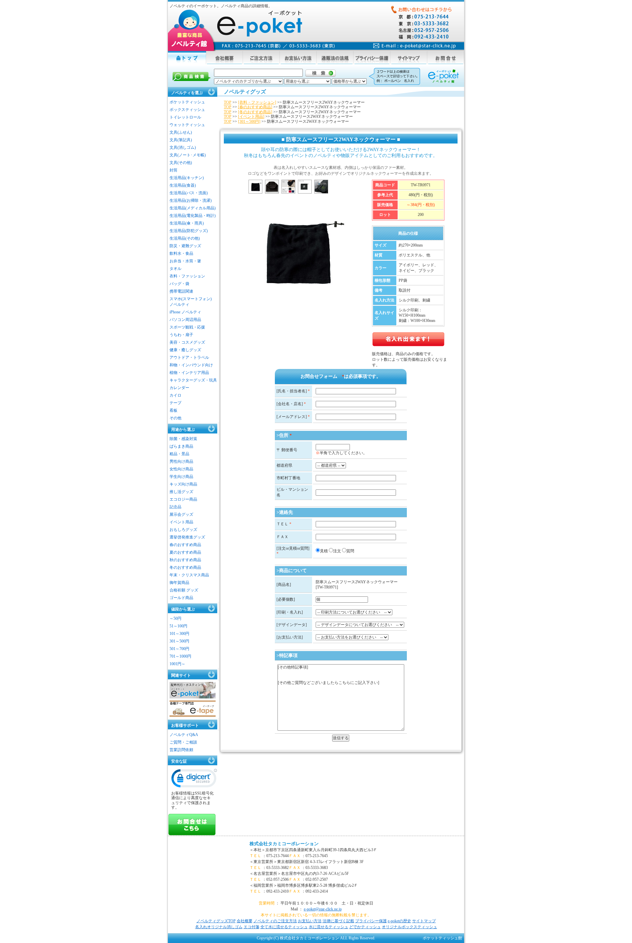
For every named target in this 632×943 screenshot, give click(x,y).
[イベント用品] (251, 116)
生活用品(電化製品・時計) (193, 215)
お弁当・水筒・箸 (185, 261)
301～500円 (179, 641)
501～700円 (179, 648)
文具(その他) (181, 162)
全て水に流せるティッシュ (284, 927)
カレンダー (179, 387)
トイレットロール (185, 117)
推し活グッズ (181, 491)
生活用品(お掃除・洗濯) (191, 200)
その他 (175, 418)
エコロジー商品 (183, 499)
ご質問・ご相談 (183, 742)
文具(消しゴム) (183, 147)
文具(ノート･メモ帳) (188, 155)
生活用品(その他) (185, 238)
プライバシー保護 (371, 921)
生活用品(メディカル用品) (193, 208)
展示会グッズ (181, 514)
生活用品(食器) (183, 185)
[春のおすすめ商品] (255, 107)
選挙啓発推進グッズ (187, 537)
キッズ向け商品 (183, 484)
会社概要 (244, 921)
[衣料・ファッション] (257, 102)
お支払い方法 (310, 921)
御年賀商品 (179, 582)
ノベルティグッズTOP (216, 921)
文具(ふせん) (181, 132)
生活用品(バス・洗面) (189, 193)
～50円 (175, 618)
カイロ (175, 395)
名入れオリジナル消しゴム (219, 927)
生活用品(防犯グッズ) (189, 230)
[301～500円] (249, 121)
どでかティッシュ (365, 927)
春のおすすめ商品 (185, 544)
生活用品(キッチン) (187, 177)
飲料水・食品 (181, 253)
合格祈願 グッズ (184, 590)
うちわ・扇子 (181, 334)
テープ (175, 403)
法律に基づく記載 (338, 921)
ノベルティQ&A (184, 734)
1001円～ (177, 664)
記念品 (175, 507)
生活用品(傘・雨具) (187, 223)
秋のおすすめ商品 (185, 560)
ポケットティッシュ (187, 102)
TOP (227, 102)
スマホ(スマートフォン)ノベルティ (191, 302)
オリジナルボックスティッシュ (409, 927)
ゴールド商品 (181, 597)
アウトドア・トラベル (189, 357)
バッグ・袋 (179, 283)
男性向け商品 (181, 461)
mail (414, 45)
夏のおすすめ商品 (185, 552)
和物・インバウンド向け (191, 365)
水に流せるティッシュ (328, 927)
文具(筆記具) (181, 140)
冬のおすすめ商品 (185, 567)
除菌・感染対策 (183, 438)
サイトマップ (424, 921)
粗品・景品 (179, 454)
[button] (194, 780)
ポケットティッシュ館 (442, 938)
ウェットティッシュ (187, 124)
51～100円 (178, 626)
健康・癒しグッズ (185, 350)
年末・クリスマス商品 (189, 575)
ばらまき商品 (181, 446)
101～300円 (179, 633)
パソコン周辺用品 (185, 319)
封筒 (173, 170)
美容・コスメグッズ (187, 342)
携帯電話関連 (181, 291)
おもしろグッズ (183, 529)
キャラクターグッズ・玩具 (193, 380)
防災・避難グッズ (185, 246)
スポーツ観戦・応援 (187, 327)
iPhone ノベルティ (185, 312)
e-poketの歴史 (399, 921)
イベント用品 (181, 522)
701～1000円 (180, 656)
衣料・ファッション (187, 276)
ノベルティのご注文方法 (275, 921)
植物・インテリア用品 (189, 372)
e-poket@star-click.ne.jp (323, 909)
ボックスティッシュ (187, 109)
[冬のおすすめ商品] (255, 112)
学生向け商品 (181, 476)
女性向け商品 (181, 469)
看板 (173, 410)
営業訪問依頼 (181, 749)
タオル (175, 268)
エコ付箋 (251, 927)
